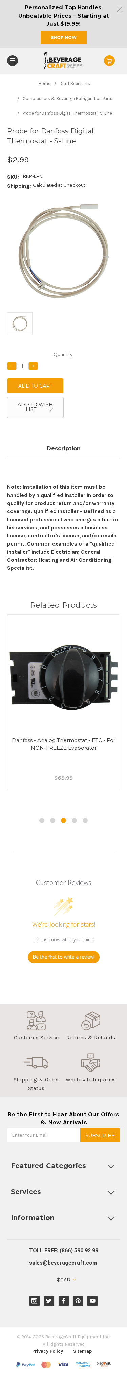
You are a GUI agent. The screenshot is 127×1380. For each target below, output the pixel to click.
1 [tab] (41, 820)
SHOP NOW (64, 37)
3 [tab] (63, 820)
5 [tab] (85, 820)
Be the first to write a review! (63, 957)
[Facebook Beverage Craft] (63, 1301)
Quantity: (63, 354)
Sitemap (82, 1351)
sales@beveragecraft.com (63, 1262)
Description (64, 448)
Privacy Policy (47, 1351)
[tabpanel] (64, 710)
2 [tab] (52, 820)
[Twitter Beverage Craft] (49, 1301)
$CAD (64, 1279)
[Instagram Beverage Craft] (34, 1301)
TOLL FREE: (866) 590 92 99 (63, 1250)
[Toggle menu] (12, 60)
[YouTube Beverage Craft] (93, 1301)
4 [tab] (74, 820)
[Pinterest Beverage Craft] (78, 1301)
